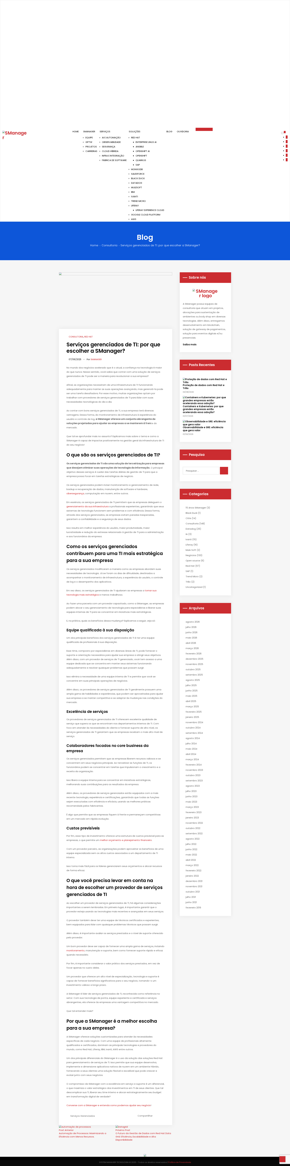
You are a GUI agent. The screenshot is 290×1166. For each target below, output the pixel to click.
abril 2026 (191, 643)
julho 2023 (191, 791)
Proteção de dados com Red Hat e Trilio (203, 387)
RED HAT (135, 137)
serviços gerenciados (82, 1115)
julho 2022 (191, 844)
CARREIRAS (91, 151)
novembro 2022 (194, 822)
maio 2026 (191, 637)
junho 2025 (192, 690)
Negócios (191, 555)
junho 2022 (191, 849)
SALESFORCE (137, 173)
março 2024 (192, 759)
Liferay (189, 544)
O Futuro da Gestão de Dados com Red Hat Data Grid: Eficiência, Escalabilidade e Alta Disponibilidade (143, 1136)
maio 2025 (191, 695)
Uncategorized (194, 587)
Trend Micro (192, 576)
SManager (96, 359)
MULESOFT (136, 187)
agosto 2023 (193, 785)
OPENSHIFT (141, 155)
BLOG (169, 131)
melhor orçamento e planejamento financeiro (126, 840)
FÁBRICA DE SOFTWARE (114, 160)
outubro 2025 (193, 669)
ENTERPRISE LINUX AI (146, 142)
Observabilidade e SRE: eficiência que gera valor (203, 429)
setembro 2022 (194, 833)
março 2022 (192, 865)
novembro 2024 (194, 722)
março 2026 (192, 648)
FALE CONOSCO (204, 129)
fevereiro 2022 (193, 870)
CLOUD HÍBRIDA (110, 151)
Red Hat (88, 336)
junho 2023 (191, 796)
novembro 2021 (194, 886)
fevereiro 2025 (194, 711)
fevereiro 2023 (193, 812)
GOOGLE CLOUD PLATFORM (145, 214)
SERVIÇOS (105, 131)
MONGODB (137, 169)
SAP (138, 164)
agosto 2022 (193, 838)
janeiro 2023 (192, 817)
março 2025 (192, 706)
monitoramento (75, 950)
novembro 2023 (194, 770)
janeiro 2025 (192, 717)
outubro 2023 (193, 775)
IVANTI (134, 196)
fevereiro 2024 (194, 764)
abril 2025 (191, 701)
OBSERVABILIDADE (111, 142)
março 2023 (192, 807)
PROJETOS (91, 146)
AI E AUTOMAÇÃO (111, 137)
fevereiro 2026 (193, 653)
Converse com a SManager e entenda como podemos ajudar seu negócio (108, 1105)
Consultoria (109, 245)
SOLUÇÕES (134, 131)
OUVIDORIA (183, 131)
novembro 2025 (194, 664)
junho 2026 (191, 632)
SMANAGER (89, 131)
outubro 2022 (193, 828)
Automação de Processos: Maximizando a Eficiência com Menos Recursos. (82, 1135)
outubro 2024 (193, 727)
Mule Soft (191, 550)
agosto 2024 (193, 738)
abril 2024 (191, 754)
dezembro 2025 (194, 658)
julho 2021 (191, 897)
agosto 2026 (193, 621)
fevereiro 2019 (193, 907)
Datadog (191, 528)
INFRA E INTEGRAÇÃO (113, 155)
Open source (193, 560)
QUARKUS (141, 160)
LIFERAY (135, 205)
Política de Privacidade (179, 1162)
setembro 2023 (194, 780)
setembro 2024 (194, 732)
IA (187, 534)
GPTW (88, 142)
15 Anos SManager (196, 507)
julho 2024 (191, 743)
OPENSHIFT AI (143, 151)
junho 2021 (191, 902)
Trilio (188, 581)
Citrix (188, 518)
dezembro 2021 (194, 881)
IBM (133, 192)
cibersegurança (75, 493)
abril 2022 (191, 859)
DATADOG (136, 182)
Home (94, 245)
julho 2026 (191, 627)
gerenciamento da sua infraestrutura (87, 506)
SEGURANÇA (108, 146)
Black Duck (191, 513)
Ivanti (189, 539)
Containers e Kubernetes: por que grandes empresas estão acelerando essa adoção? (203, 409)
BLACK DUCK (138, 178)
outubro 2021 (193, 891)
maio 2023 (191, 801)
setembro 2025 (194, 674)
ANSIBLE (140, 146)
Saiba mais (190, 344)
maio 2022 (191, 854)
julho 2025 (191, 685)
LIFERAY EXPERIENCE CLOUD (150, 210)
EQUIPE (89, 137)
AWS (133, 219)
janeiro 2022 (192, 875)
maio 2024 (191, 748)
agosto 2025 (193, 680)
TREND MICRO (138, 201)
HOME (75, 131)
